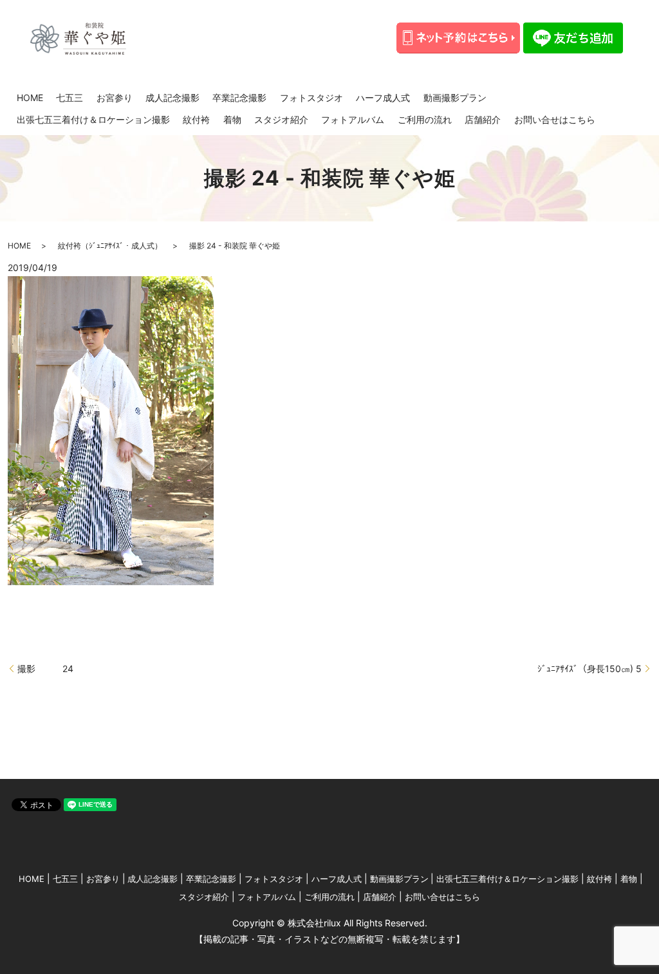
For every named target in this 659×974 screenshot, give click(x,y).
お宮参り (115, 97)
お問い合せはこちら (554, 119)
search (617, 119)
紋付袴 (196, 119)
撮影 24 (45, 668)
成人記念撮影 (172, 97)
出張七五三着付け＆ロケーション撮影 (93, 119)
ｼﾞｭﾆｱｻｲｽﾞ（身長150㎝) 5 (589, 668)
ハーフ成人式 (383, 97)
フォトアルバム (352, 119)
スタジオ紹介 (281, 119)
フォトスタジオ (311, 97)
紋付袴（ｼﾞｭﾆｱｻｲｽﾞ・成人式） (110, 245)
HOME (30, 97)
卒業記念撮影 (239, 97)
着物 (232, 119)
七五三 (69, 97)
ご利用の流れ (425, 119)
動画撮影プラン (455, 97)
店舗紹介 (483, 119)
